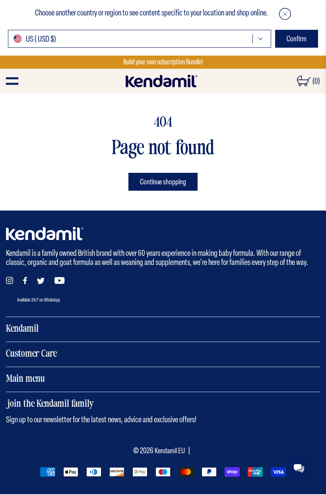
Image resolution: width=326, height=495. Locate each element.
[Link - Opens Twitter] (41, 281)
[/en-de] (161, 81)
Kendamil (22, 329)
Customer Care (31, 354)
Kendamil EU (170, 450)
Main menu (25, 379)
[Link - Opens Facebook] (25, 280)
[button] (285, 14)
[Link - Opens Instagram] (9, 280)
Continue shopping (163, 181)
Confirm (297, 38)
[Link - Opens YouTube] (59, 280)
